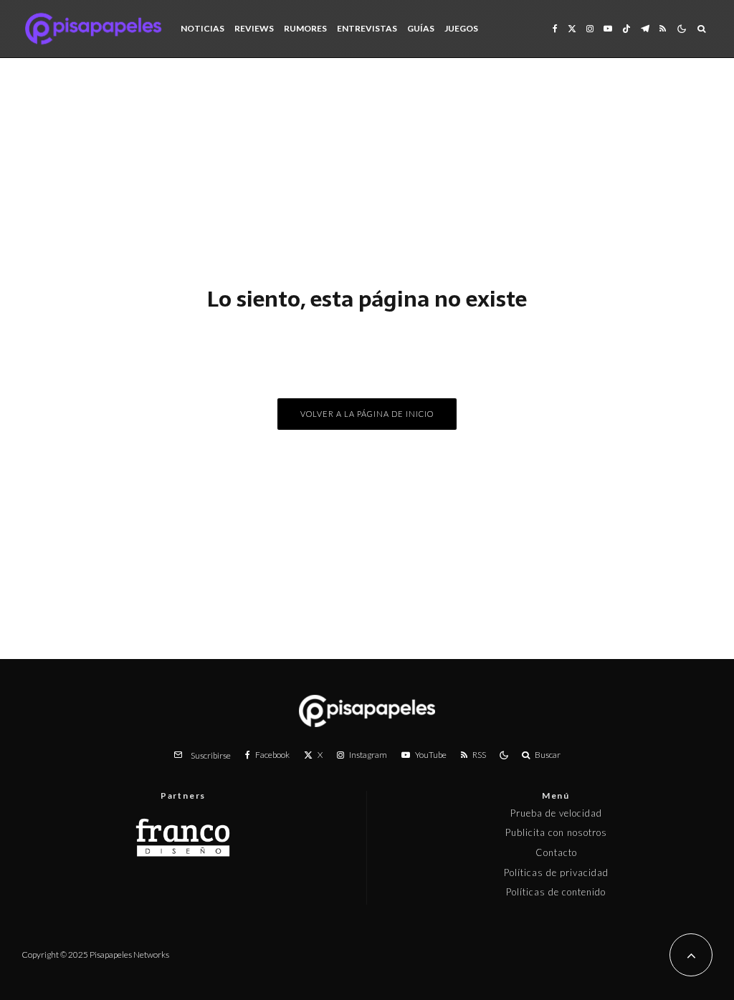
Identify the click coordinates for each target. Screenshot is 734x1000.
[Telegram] (645, 28)
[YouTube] (608, 28)
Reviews (254, 28)
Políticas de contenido (556, 892)
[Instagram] (590, 28)
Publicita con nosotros (556, 832)
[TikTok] (626, 28)
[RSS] (662, 28)
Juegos (461, 28)
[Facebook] (555, 28)
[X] (572, 28)
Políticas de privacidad (556, 872)
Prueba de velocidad (556, 813)
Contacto (556, 852)
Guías (420, 28)
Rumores (305, 28)
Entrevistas (367, 28)
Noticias (202, 28)
